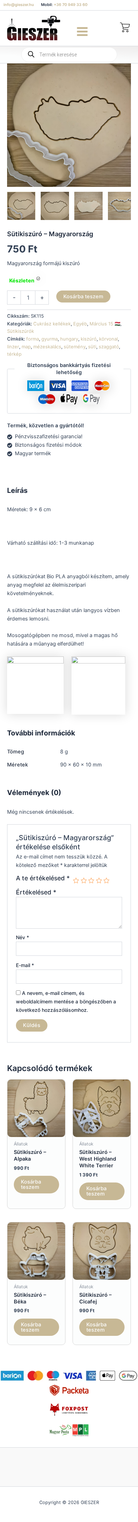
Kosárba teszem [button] (31, 1184)
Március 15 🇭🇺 (105, 323)
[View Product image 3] (88, 206)
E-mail (25, 965)
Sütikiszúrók (20, 331)
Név (22, 937)
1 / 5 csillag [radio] (76, 881)
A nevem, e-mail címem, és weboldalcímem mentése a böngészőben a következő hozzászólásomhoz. (66, 1001)
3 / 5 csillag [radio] (91, 881)
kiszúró (89, 339)
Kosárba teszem (83, 296)
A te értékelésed (43, 878)
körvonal (108, 339)
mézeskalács (47, 346)
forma (32, 339)
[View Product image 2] (55, 206)
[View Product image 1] (21, 206)
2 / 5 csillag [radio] (84, 881)
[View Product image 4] (122, 206)
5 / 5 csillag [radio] (106, 881)
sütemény (75, 346)
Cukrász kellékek (52, 323)
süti (92, 346)
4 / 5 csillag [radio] (99, 881)
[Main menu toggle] (82, 31)
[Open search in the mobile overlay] (69, 54)
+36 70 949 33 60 (70, 4)
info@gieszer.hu (19, 4)
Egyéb (80, 323)
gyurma (49, 339)
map (26, 346)
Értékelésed (36, 892)
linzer (13, 346)
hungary (69, 339)
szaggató (109, 346)
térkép (14, 354)
